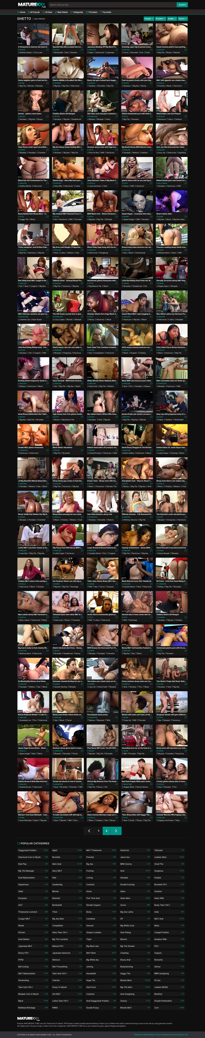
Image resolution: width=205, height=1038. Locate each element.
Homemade (140, 253)
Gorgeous (169, 871)
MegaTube (24, 317)
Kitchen (33, 932)
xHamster (93, 116)
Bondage (74, 587)
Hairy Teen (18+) (67, 932)
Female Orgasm (101, 905)
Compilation (99, 353)
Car (141, 52)
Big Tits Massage (33, 871)
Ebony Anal (135, 960)
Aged (67, 850)
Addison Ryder (26, 52)
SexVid (22, 50)
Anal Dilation (33, 939)
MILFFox (161, 116)
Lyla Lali (92, 687)
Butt (33, 754)
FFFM (33, 960)
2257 (173, 1035)
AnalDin (92, 50)
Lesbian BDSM (169, 987)
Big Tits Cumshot (67, 939)
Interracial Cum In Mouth (33, 857)
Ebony (169, 52)
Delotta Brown (25, 787)
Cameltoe (101, 918)
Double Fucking (135, 884)
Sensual (110, 587)
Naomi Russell (163, 553)
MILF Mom (101, 953)
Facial (69, 720)
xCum (22, 83)
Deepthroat (76, 119)
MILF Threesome (101, 850)
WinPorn (57, 350)
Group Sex (171, 520)
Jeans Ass (135, 857)
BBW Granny (135, 864)
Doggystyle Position (33, 850)
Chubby (142, 353)
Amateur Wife (169, 939)
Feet (67, 877)
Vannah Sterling (61, 687)
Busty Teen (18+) (169, 905)
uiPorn (92, 350)
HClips (126, 83)
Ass (66, 52)
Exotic (132, 820)
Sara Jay (161, 153)
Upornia (57, 83)
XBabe (125, 717)
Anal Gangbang (135, 994)
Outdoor (74, 52)
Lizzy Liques (59, 319)
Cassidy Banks (95, 553)
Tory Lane (38, 52)
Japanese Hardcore (67, 953)
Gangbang (104, 253)
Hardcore (178, 86)
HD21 (125, 617)
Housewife (101, 973)
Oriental (67, 980)
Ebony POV (33, 953)
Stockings (133, 620)
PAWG (67, 1007)
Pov (131, 386)
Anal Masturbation (33, 877)
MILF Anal (169, 918)
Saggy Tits (24, 219)
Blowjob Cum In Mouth (33, 994)
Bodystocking (135, 966)
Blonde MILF (135, 1007)
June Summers (95, 186)
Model (33, 925)
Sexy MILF (67, 871)
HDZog (126, 283)
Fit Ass (169, 980)
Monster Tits (111, 486)
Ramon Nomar (142, 787)
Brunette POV (169, 884)
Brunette (134, 52)
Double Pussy (101, 1007)
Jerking (101, 966)
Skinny (169, 966)
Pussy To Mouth (67, 987)
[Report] (47, 50)
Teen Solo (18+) (33, 987)
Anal (105, 186)
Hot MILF (67, 994)
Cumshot (41, 153)
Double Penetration (169, 1001)
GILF (33, 905)
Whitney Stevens (130, 520)
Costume (101, 994)
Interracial (100, 52)
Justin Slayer (163, 453)
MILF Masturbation (33, 973)
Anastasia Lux (25, 720)
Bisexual (100, 720)
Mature (136, 153)
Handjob (32, 153)
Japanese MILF (33, 946)
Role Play (33, 864)
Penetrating (33, 980)
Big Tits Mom (135, 987)
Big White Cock (135, 925)
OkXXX (160, 217)
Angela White (129, 787)
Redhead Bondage (33, 1007)
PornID (92, 684)
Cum (184, 486)
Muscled (67, 898)
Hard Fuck (101, 987)
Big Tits (161, 52)
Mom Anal (67, 864)
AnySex (126, 50)
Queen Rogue (129, 219)
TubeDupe (24, 450)
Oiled (33, 891)
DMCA (166, 1035)
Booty (101, 912)
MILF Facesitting (67, 966)
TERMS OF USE (140, 1035)
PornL (91, 784)
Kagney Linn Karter (165, 820)
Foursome (100, 486)
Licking (101, 877)
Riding (160, 587)
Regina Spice (163, 286)
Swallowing (67, 884)
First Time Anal (101, 898)
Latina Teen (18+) (67, 1001)
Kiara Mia (58, 186)
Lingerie (34, 286)
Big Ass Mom (67, 918)
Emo (76, 820)
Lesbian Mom (169, 857)
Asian (91, 52)
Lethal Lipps (59, 553)
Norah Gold (102, 687)
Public (160, 420)
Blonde (177, 52)
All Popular (35, 12)
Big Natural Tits (95, 286)
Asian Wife (169, 898)
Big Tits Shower (135, 946)
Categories (78, 12)
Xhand (22, 150)
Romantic (169, 960)
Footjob (169, 877)
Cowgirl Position (169, 932)
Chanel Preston (95, 453)
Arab (169, 912)
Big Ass (57, 86)
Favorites (106, 12)
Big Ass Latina (178, 219)
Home (22, 12)
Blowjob (39, 86)
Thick (67, 912)
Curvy (126, 52)
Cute (148, 52)
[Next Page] (116, 831)
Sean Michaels (26, 820)
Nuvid (160, 517)
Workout (67, 960)
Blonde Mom (135, 980)
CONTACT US (182, 1035)
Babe (169, 925)
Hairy (108, 119)
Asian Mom (135, 898)
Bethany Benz (25, 653)
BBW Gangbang (169, 973)
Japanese (110, 52)
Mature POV (67, 946)
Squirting (182, 153)
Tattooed (169, 850)
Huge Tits (101, 980)
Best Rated (62, 12)
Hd (56, 219)
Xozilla (161, 83)
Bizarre (135, 939)
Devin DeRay (129, 453)
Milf (102, 153)
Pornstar (78, 219)
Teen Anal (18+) (67, 973)
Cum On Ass (94, 153)
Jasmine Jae (25, 319)
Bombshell (59, 52)
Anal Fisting (135, 932)
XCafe (56, 50)
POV (169, 946)
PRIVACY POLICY (155, 1035)
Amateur (127, 86)
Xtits (125, 116)
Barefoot (169, 994)
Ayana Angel (25, 754)
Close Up (127, 720)
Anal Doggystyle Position (101, 1001)
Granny (135, 1001)
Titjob (101, 939)
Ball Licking (33, 966)
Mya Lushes (24, 620)
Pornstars (92, 12)
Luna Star (24, 553)
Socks (135, 905)
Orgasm (134, 353)
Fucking (161, 86)
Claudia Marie (129, 587)
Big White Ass (101, 960)
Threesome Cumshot (33, 912)
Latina (77, 186)
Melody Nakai (163, 253)
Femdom (73, 787)
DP (135, 918)
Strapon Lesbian (101, 932)
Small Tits (169, 864)
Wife (108, 720)
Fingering (67, 353)
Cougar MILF (33, 918)
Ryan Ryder (37, 319)
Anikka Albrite (25, 186)
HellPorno (162, 183)
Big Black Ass (101, 946)
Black (169, 86)
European (33, 898)
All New (48, 12)
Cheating (135, 953)
